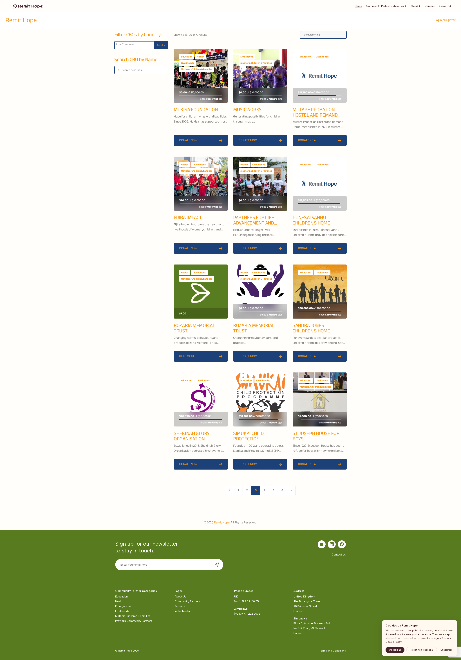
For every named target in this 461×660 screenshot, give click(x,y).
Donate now (188, 140)
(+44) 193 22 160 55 (246, 601)
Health (200, 56)
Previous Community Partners (133, 621)
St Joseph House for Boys (316, 436)
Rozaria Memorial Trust (194, 328)
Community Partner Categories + (386, 6)
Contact (430, 6)
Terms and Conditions (332, 650)
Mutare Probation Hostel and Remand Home (315, 115)
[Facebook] (342, 544)
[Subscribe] (216, 564)
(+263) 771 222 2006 (247, 613)
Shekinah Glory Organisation (192, 436)
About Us (180, 596)
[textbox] (125, 44)
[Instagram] (322, 544)
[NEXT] (291, 490)
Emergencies (123, 606)
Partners (180, 606)
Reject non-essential (421, 649)
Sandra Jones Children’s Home (311, 328)
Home (358, 6)
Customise (446, 649)
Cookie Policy (393, 641)
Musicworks (247, 109)
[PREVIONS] (229, 490)
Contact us (339, 554)
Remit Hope (21, 20)
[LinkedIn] (332, 544)
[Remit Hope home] (28, 5)
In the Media (182, 611)
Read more (187, 356)
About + (415, 6)
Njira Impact (188, 217)
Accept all (395, 649)
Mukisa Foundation (196, 109)
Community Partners (187, 601)
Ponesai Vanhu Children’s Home (311, 220)
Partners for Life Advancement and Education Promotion (258, 223)
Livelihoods (187, 63)
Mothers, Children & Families (196, 69)
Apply (161, 45)
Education (186, 56)
